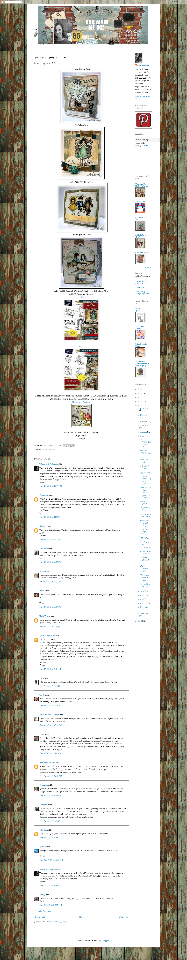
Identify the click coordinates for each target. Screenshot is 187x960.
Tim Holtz (139, 287)
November (144, 415)
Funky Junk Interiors (140, 282)
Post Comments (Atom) (56, 922)
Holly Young (45, 616)
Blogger (105, 941)
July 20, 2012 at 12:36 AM (51, 860)
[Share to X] (69, 445)
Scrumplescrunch (47, 636)
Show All (148, 267)
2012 (140, 405)
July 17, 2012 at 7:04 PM (51, 705)
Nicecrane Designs (81, 402)
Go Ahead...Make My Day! (145, 443)
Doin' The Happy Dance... (144, 531)
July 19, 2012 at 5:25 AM (50, 837)
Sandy (42, 894)
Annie (42, 571)
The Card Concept (139, 310)
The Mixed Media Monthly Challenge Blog (142, 364)
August (143, 432)
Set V (81, 346)
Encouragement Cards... (145, 515)
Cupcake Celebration (145, 560)
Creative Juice (141, 252)
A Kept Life (140, 201)
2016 (140, 389)
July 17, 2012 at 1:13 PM (50, 517)
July (142, 436)
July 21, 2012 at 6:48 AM (50, 885)
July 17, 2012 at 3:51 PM (50, 582)
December (144, 409)
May (142, 595)
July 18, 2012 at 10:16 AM (51, 776)
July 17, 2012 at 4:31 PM (50, 669)
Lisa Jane (44, 549)
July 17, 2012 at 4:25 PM (50, 627)
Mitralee (43, 830)
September (144, 425)
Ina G (42, 695)
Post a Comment (44, 911)
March (143, 603)
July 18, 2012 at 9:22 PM (50, 821)
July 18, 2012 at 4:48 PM (50, 795)
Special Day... (145, 472)
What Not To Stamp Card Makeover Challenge (145, 492)
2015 (140, 393)
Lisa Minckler (143, 65)
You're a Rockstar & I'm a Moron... (145, 480)
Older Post (123, 917)
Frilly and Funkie (139, 327)
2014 (140, 397)
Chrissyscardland (141, 218)
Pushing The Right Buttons (141, 185)
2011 (140, 621)
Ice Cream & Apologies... (145, 509)
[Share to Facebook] (71, 445)
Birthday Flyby (144, 460)
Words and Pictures (48, 464)
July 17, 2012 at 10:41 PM (51, 725)
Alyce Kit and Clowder (49, 714)
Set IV (81, 297)
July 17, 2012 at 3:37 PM (50, 562)
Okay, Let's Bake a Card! (144, 577)
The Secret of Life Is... (145, 467)
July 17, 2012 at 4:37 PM (50, 686)
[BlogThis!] (66, 445)
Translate (144, 146)
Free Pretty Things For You (142, 292)
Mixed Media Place (141, 345)
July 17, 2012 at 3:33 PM (50, 539)
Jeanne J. (44, 785)
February (144, 607)
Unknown (44, 495)
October (144, 422)
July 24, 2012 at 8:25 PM (51, 905)
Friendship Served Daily (144, 523)
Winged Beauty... (144, 502)
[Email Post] (59, 445)
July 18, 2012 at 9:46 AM (50, 753)
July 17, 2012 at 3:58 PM (50, 607)
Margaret (44, 804)
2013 (140, 401)
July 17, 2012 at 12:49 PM (51, 486)
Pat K (42, 678)
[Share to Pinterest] (73, 445)
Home (81, 917)
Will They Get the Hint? (144, 568)
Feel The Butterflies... (145, 453)
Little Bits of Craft (140, 236)
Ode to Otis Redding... (145, 585)
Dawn (42, 591)
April (142, 599)
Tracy (42, 734)
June (142, 591)
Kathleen (43, 526)
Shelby (43, 847)
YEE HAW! (144, 538)
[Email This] (64, 445)
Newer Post (39, 917)
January (144, 613)
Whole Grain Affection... (145, 552)
